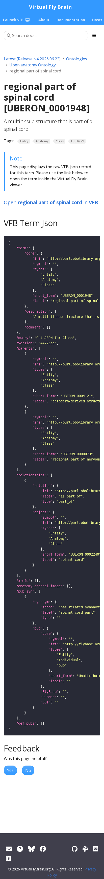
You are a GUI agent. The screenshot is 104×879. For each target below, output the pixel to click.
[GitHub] (74, 849)
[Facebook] (43, 849)
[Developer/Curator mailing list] (95, 849)
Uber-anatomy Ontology (32, 65)
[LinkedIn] (8, 858)
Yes (10, 770)
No (28, 770)
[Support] (9, 849)
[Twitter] (31, 849)
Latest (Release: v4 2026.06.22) (32, 59)
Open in (51, 202)
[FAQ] (20, 849)
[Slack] (85, 849)
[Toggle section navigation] (94, 35)
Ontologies (76, 59)
